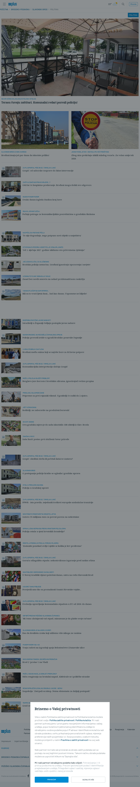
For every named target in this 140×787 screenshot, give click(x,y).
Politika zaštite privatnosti (62, 720)
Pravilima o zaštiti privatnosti (74, 740)
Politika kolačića (83, 720)
